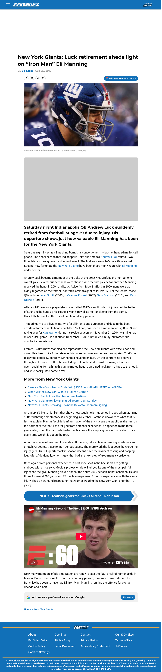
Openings (60, 634)
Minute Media (20, 660)
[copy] (43, 78)
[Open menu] (8, 5)
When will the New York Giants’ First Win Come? (58, 391)
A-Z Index (121, 646)
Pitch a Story (62, 640)
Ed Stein (27, 70)
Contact (85, 634)
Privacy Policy (89, 640)
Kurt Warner (50, 332)
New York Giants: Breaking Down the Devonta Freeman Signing (67, 405)
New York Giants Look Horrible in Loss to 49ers (57, 396)
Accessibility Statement (95, 646)
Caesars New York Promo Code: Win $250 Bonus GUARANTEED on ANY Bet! (75, 387)
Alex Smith (48, 295)
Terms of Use (123, 640)
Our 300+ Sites (124, 634)
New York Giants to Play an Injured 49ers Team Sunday (62, 400)
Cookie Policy (36, 646)
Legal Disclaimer (65, 646)
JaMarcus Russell (76, 295)
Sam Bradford (106, 295)
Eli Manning (129, 265)
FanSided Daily (37, 640)
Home (27, 609)
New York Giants (68, 265)
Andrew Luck (109, 257)
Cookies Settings (39, 652)
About (32, 634)
